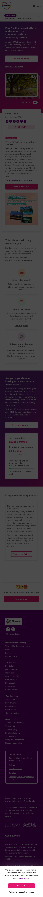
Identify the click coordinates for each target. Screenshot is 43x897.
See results (21, 127)
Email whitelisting (12, 733)
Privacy (8, 653)
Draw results (10, 683)
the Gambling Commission (16, 853)
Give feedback (22, 599)
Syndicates (10, 686)
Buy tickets (10, 666)
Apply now (10, 699)
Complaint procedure (14, 739)
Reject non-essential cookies (21, 892)
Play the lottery (21, 58)
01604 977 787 (15, 768)
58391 (8, 859)
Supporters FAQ (12, 676)
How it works (11, 679)
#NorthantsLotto (13, 634)
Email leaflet (10, 706)
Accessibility (10, 736)
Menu (38, 6)
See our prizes (21, 325)
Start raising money (22, 425)
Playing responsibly (13, 743)
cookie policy (23, 878)
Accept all (21, 886)
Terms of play (11, 729)
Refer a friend (11, 689)
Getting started (12, 713)
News (7, 649)
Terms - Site (10, 726)
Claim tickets (10, 673)
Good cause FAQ (12, 709)
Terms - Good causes (14, 722)
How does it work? (14, 66)
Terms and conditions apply (18, 180)
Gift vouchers (11, 669)
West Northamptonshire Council (19, 847)
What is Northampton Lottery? (19, 646)
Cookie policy (11, 656)
